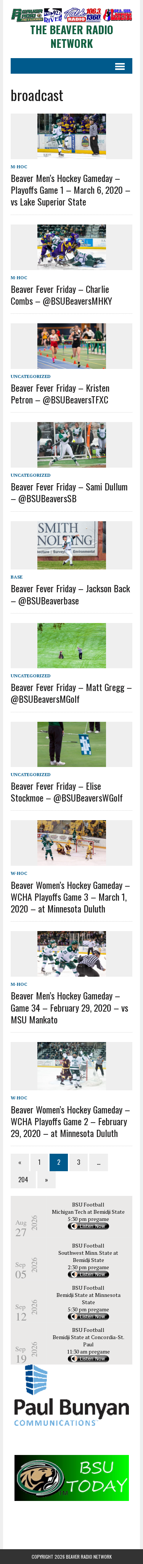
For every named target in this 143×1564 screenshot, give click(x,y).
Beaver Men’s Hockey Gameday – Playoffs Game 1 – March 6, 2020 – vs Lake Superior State (70, 189)
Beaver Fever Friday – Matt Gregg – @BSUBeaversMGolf (71, 692)
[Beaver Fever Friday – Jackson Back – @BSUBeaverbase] (71, 564)
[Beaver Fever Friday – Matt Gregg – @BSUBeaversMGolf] (71, 663)
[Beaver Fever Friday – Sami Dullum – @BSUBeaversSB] (71, 462)
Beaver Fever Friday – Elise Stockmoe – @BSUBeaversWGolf (67, 791)
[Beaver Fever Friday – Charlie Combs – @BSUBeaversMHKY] (71, 265)
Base (16, 577)
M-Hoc (19, 166)
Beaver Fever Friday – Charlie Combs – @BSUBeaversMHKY (61, 294)
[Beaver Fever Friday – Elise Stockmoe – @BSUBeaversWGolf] (71, 761)
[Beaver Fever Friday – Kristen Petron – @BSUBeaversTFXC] (71, 363)
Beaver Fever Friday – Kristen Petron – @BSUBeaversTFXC (60, 393)
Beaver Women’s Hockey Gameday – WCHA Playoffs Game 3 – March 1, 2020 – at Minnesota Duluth (70, 896)
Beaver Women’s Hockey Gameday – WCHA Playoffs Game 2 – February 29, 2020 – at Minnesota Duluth (70, 1121)
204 (23, 1179)
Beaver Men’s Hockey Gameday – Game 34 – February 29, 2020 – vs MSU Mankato (69, 1007)
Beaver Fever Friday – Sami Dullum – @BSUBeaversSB (69, 492)
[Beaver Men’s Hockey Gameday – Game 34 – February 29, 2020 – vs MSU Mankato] (71, 972)
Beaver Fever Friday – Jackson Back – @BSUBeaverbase (70, 594)
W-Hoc (19, 873)
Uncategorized (31, 376)
